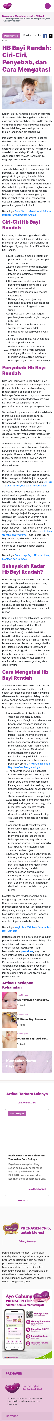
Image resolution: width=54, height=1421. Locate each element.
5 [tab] (33, 1201)
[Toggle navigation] (47, 6)
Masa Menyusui (24, 16)
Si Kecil (40, 16)
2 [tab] (24, 1201)
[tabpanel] (27, 1152)
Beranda (7, 16)
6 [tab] (36, 1201)
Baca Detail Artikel (37, 1189)
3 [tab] (27, 1201)
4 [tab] (30, 1201)
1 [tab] (19, 1201)
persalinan (27, 951)
